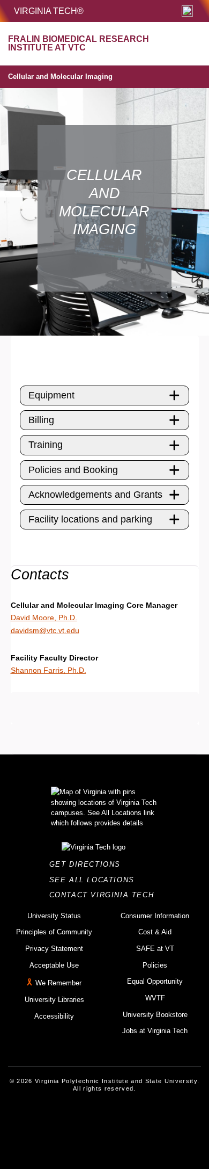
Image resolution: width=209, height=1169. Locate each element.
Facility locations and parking (90, 519)
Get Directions (88, 864)
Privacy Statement (54, 949)
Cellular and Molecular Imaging (60, 76)
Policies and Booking (73, 469)
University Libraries (54, 1000)
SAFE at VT (155, 949)
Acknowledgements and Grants (95, 494)
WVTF (155, 998)
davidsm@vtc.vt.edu (45, 630)
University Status (54, 916)
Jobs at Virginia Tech (155, 1031)
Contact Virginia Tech (104, 895)
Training (45, 444)
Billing (41, 420)
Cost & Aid (154, 932)
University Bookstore (155, 1015)
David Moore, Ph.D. (44, 617)
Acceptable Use (54, 965)
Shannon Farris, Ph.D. (48, 670)
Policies (155, 965)
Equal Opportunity (155, 981)
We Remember (58, 983)
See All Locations (94, 880)
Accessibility (54, 1016)
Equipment (51, 395)
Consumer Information (155, 916)
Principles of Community (54, 932)
